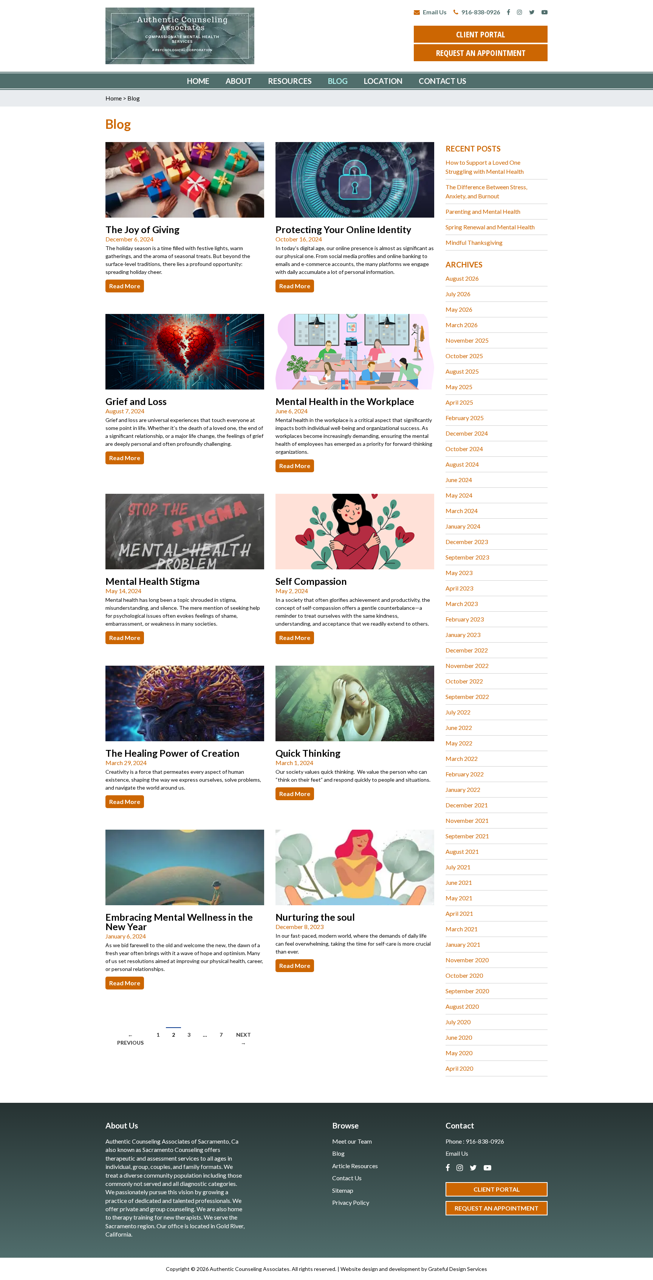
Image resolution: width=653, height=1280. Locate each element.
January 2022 (463, 789)
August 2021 (462, 851)
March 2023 (462, 603)
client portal (480, 34)
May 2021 (459, 897)
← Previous (130, 1038)
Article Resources (355, 1165)
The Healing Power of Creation (172, 753)
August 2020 (462, 1006)
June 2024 (459, 479)
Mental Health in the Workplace (344, 401)
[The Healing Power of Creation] (184, 703)
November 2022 (467, 665)
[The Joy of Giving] (184, 180)
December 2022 (467, 650)
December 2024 (467, 433)
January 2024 (463, 526)
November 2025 (467, 340)
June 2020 (459, 1037)
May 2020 (459, 1052)
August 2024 (462, 464)
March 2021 (462, 928)
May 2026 (459, 309)
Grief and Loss (136, 401)
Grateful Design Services (457, 1269)
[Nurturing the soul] (354, 867)
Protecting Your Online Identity (343, 229)
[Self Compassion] (354, 531)
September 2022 (467, 696)
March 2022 (462, 758)
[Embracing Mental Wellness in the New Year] (184, 867)
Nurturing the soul (315, 917)
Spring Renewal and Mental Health (490, 226)
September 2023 (467, 557)
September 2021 (467, 835)
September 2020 (467, 990)
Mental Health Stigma (152, 581)
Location (383, 80)
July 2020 (458, 1021)
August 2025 (462, 371)
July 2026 (458, 293)
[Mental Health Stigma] (184, 531)
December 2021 (467, 805)
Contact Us (442, 80)
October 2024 (464, 448)
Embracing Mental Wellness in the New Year (179, 921)
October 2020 (464, 975)
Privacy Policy (350, 1202)
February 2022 (465, 774)
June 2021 (459, 882)
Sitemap (342, 1190)
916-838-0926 (480, 11)
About (239, 80)
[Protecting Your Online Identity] (354, 180)
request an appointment (481, 52)
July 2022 (458, 712)
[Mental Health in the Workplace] (354, 352)
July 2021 (458, 866)
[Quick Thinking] (354, 703)
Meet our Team (352, 1141)
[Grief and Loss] (184, 352)
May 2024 (459, 495)
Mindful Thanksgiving (474, 242)
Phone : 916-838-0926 (475, 1141)
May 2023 (459, 572)
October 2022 (464, 681)
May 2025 (459, 386)
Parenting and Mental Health (483, 211)
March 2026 (462, 324)
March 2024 (462, 510)
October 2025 (464, 355)
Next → (243, 1038)
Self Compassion (311, 581)
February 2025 (465, 417)
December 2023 (467, 541)
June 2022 (459, 727)
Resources (290, 80)
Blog (338, 80)
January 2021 (463, 944)
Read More (124, 285)
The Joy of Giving (142, 229)
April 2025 (459, 402)
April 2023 (459, 588)
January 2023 (463, 634)
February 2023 (465, 619)
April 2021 (459, 913)
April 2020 (459, 1068)
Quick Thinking (307, 753)
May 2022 (459, 743)
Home (198, 80)
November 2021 (467, 820)
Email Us (434, 11)
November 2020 (467, 959)
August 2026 (462, 278)
